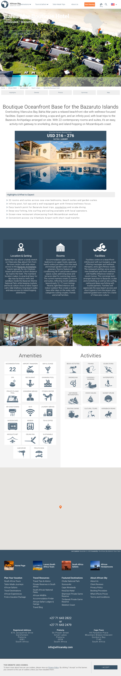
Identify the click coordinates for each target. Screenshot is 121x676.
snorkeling (61, 207)
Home (3, 88)
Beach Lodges (36, 88)
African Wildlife (39, 595)
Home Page (20, 565)
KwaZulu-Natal (68, 590)
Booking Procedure (98, 590)
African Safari (12, 88)
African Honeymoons (107, 565)
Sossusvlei (66, 584)
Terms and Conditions (100, 597)
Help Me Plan (22, 33)
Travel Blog (38, 607)
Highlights (12, 92)
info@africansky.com (60, 647)
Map (108, 92)
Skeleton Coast (68, 605)
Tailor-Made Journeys (13, 584)
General (36, 92)
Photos (60, 92)
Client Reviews (96, 584)
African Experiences (13, 594)
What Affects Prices (99, 594)
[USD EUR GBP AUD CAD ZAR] (114, 4)
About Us (94, 581)
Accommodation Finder (43, 598)
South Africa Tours (12, 581)
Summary (84, 92)
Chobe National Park (71, 581)
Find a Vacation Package (15, 597)
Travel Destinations (12, 590)
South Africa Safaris (77, 565)
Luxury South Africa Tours (49, 565)
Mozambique (24, 88)
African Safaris (10, 587)
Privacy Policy (96, 587)
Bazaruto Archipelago (26, 267)
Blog (101, 6)
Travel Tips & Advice (42, 581)
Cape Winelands (69, 587)
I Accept (105, 667)
